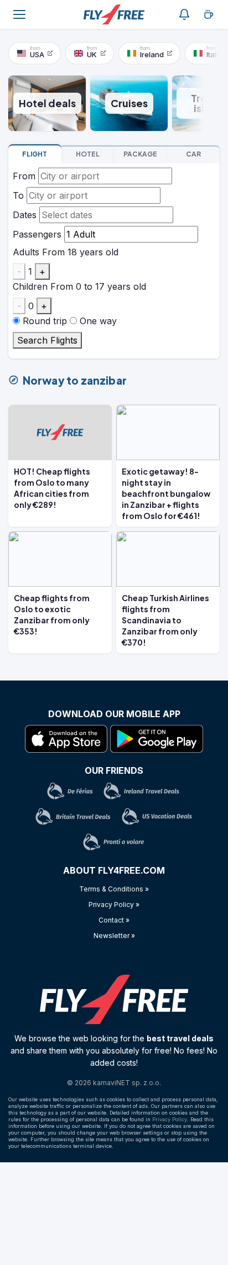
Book (34, 154)
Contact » (114, 920)
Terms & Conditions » (114, 889)
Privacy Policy (169, 1119)
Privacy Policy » (114, 904)
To (18, 195)
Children (30, 286)
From (24, 176)
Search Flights (47, 340)
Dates (25, 214)
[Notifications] (184, 14)
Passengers (37, 234)
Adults (26, 252)
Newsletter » (114, 935)
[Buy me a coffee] (209, 14)
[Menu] (19, 14)
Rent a (193, 154)
